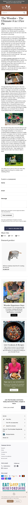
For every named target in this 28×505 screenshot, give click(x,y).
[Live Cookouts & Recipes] (14, 331)
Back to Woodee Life (15, 228)
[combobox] (14, 12)
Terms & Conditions (6, 456)
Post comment (7, 215)
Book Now (14, 315)
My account (4, 458)
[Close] (26, 492)
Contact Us (4, 452)
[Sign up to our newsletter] (14, 368)
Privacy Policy (9, 221)
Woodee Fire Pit (6, 28)
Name (3, 183)
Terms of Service (19, 221)
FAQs (2, 450)
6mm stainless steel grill (10, 58)
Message (4, 198)
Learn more (16, 498)
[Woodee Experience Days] (14, 292)
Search (3, 448)
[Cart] (22, 7)
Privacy (3, 454)
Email (3, 191)
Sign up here (14, 390)
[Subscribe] (23, 407)
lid (4, 87)
